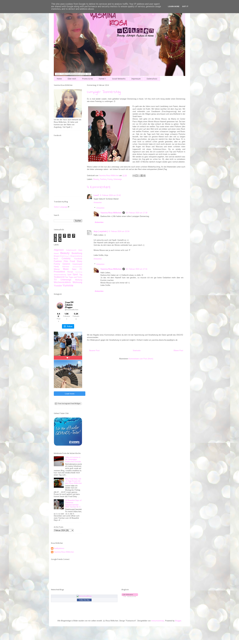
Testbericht (59, 277)
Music (66, 269)
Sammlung (78, 272)
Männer (57, 269)
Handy (56, 266)
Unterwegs (117, 179)
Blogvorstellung (76, 256)
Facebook (78, 259)
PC (81, 269)
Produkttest (59, 271)
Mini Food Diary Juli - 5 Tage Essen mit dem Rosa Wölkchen (73, 481)
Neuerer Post (94, 350)
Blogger (178, 621)
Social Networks (118, 79)
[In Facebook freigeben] (141, 175)
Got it (185, 6)
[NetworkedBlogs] (84, 596)
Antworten (98, 202)
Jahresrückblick (77, 266)
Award (56, 253)
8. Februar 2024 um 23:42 (110, 195)
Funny (109, 179)
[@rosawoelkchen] (60, 306)
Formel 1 (102, 79)
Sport (75, 274)
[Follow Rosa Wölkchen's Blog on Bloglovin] (130, 596)
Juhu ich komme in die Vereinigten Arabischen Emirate (73, 459)
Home (59, 79)
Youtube (58, 285)
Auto (80, 250)
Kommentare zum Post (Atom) (141, 359)
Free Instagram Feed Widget (69, 404)
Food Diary (76, 261)
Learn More (173, 6)
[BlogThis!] (136, 175)
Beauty (96, 179)
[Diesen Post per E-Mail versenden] (134, 175)
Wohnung (77, 282)
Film (66, 261)
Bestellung (77, 253)
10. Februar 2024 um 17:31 (136, 269)
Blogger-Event (59, 256)
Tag (80, 275)
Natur (74, 269)
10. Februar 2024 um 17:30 (136, 213)
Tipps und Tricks (75, 277)
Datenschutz (152, 79)
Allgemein (59, 250)
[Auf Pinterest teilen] (144, 175)
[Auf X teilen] (139, 175)
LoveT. (96, 195)
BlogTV (67, 256)
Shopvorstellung (60, 274)
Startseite (137, 350)
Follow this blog (84, 600)
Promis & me (87, 79)
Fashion (103, 179)
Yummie (68, 285)
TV (55, 279)
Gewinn (66, 264)
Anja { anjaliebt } (101, 231)
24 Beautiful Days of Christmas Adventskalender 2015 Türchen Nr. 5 (73, 503)
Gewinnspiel (77, 264)
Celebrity (66, 258)
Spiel (69, 275)
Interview (65, 266)
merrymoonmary (157, 621)
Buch (56, 259)
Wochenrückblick (62, 282)
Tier (66, 277)
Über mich (72, 79)
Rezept (70, 272)
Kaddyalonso (59, 548)
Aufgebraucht (71, 250)
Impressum (136, 79)
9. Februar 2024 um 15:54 (119, 231)
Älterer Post (178, 350)
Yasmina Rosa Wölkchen (111, 213)
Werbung (78, 280)
